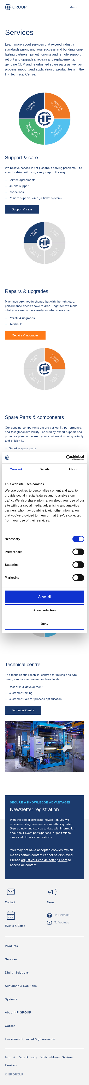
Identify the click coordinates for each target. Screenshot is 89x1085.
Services (11, 959)
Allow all (44, 596)
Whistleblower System (57, 1057)
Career (10, 1025)
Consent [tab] (16, 469)
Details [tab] (45, 469)
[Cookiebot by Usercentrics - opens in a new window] (66, 457)
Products (11, 946)
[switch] (78, 552)
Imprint (10, 1057)
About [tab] (73, 469)
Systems (11, 999)
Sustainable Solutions (21, 985)
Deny (44, 623)
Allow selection (44, 610)
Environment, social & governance (30, 1039)
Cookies (11, 1065)
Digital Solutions (17, 972)
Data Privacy (28, 1057)
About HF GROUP (18, 1012)
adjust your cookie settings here (44, 860)
